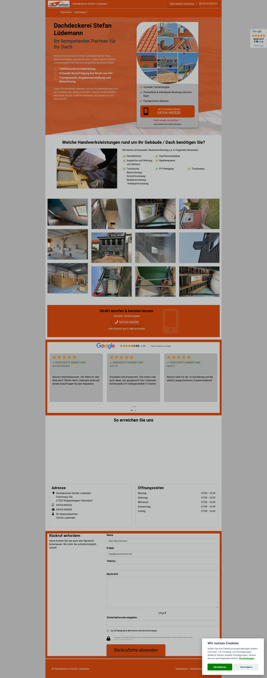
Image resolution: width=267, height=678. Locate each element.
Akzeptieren (220, 667)
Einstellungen (246, 658)
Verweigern (246, 667)
